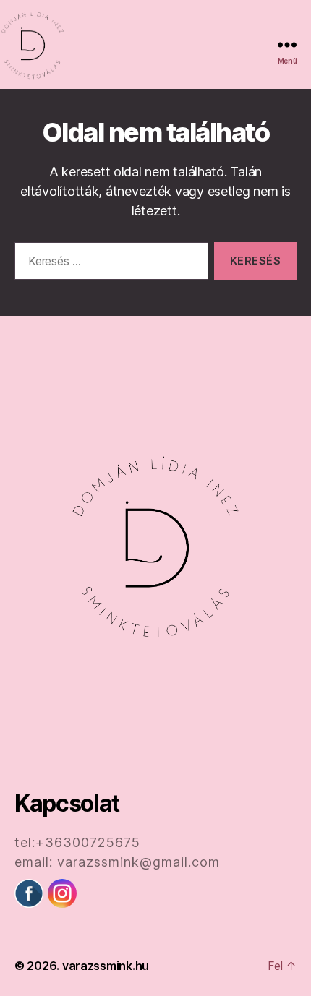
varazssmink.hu (105, 965)
